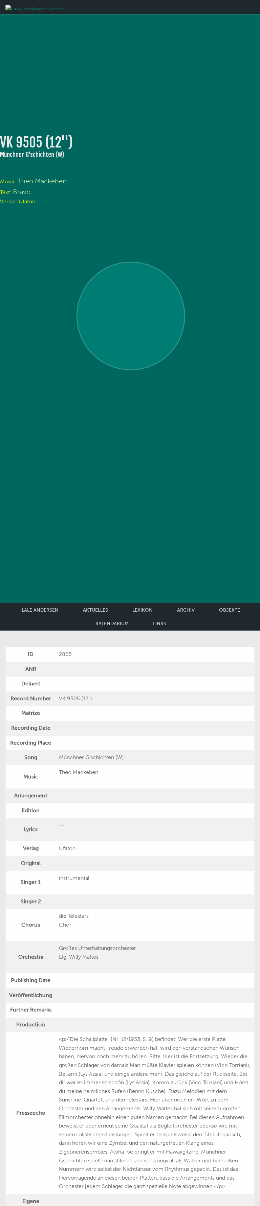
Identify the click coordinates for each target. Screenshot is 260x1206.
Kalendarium (112, 624)
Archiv (186, 610)
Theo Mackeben (42, 181)
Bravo (21, 192)
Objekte (229, 610)
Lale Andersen (40, 610)
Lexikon (142, 610)
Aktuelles (95, 610)
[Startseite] (35, 7)
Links (159, 624)
